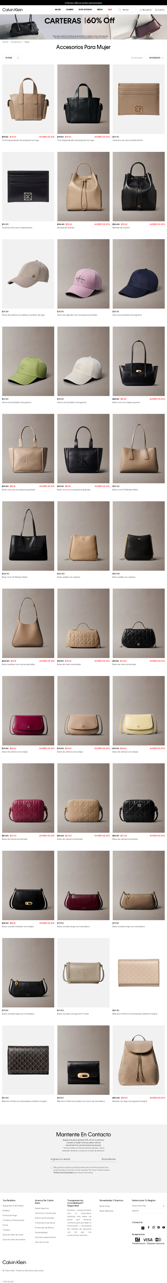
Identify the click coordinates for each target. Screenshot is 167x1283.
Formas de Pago (10, 1215)
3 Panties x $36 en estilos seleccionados (21, 3)
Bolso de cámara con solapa (15, 752)
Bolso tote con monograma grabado (18, 490)
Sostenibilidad (41, 1233)
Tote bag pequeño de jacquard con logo (20, 140)
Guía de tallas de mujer (13, 1235)
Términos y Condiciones (45, 1213)
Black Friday (105, 1206)
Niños (100, 10)
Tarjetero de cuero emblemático (127, 140)
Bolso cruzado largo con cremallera (73, 927)
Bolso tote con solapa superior (126, 402)
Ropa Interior (85, 10)
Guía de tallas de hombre (14, 1240)
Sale (110, 10)
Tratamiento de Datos (45, 1223)
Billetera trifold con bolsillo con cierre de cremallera (81, 1101)
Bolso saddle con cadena (68, 577)
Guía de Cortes (42, 1242)
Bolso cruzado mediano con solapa (18, 927)
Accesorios (16, 42)
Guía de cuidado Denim (45, 1237)
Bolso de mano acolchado (69, 664)
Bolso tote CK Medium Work (125, 490)
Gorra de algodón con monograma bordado (77, 315)
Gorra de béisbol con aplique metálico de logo (23, 315)
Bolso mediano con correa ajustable (18, 664)
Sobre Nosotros (42, 1208)
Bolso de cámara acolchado (14, 839)
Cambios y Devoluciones (13, 1220)
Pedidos (6, 1211)
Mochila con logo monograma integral (129, 1101)
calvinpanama (6, 42)
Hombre (69, 10)
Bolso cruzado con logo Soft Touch (73, 1014)
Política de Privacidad (63, 1173)
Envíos (5, 1225)
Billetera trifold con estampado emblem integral (134, 1014)
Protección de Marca (44, 1228)
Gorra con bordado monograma (127, 315)
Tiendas (6, 1230)
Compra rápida (28, 127)
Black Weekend (106, 1211)
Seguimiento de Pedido (13, 1206)
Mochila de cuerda (65, 228)
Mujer (58, 10)
